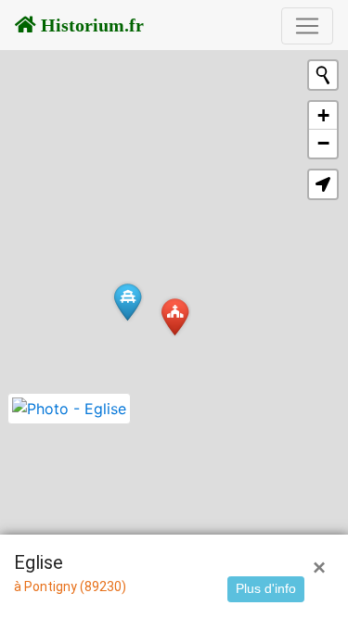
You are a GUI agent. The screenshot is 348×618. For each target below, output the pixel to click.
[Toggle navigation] (307, 25)
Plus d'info (266, 588)
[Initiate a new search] (323, 75)
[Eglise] (175, 316)
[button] (323, 184)
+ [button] (323, 115)
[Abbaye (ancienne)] (127, 301)
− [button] (323, 143)
